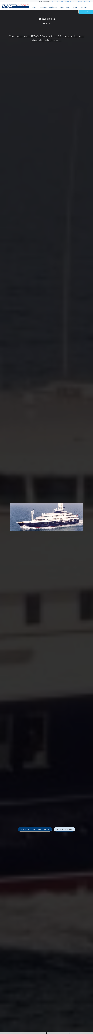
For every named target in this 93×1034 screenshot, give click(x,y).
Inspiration (53, 7)
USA (53, 1)
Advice (61, 7)
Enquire (86, 12)
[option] (46, 517)
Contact (84, 7)
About (75, 7)
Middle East (68, 1)
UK (57, 1)
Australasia (87, 1)
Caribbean (79, 1)
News (68, 7)
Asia (74, 1)
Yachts (33, 7)
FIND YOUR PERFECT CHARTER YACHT (35, 829)
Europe (61, 1)
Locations (43, 7)
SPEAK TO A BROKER (64, 829)
